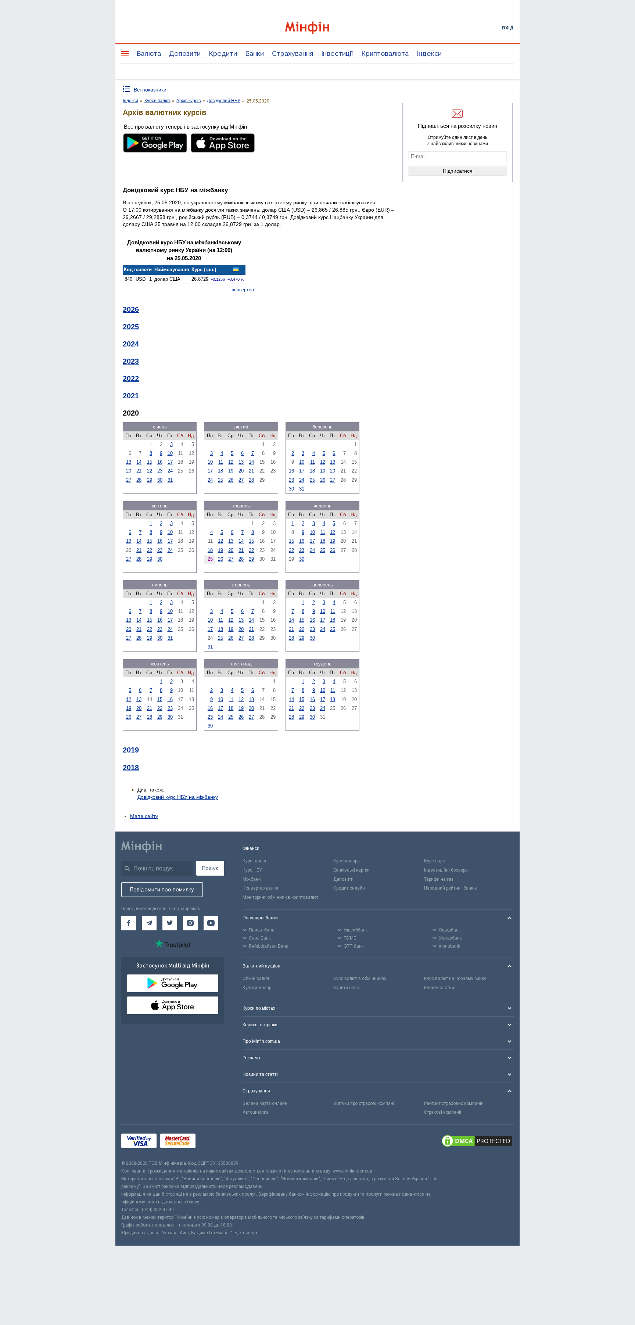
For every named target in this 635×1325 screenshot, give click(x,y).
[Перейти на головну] (317, 27)
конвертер (243, 289)
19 (230, 471)
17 (170, 462)
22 (149, 471)
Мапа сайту (144, 816)
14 (138, 462)
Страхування (292, 53)
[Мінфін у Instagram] (190, 923)
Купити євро (346, 987)
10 (170, 453)
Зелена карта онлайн (265, 1103)
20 (128, 471)
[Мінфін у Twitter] (169, 923)
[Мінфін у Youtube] (211, 923)
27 (128, 480)
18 (220, 471)
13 (128, 462)
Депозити (185, 53)
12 (230, 462)
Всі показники (150, 90)
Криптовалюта (385, 53)
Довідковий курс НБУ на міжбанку (177, 797)
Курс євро (434, 860)
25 (220, 480)
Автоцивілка (256, 1112)
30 (159, 480)
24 (170, 471)
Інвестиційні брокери (446, 870)
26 (230, 480)
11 (220, 462)
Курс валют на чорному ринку (455, 978)
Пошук (210, 868)
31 (170, 480)
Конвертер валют (261, 888)
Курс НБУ (252, 870)
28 (138, 480)
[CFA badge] (215, 1142)
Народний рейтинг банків (450, 888)
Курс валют (254, 860)
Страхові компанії (442, 1112)
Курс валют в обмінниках (359, 978)
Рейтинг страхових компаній (454, 1103)
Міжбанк (252, 879)
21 (138, 471)
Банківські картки (351, 870)
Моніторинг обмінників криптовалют (280, 897)
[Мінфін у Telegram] (149, 923)
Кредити (223, 53)
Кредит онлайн (349, 888)
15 (149, 462)
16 (159, 462)
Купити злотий (439, 987)
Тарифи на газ (438, 879)
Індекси (429, 53)
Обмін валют (256, 978)
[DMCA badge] (477, 1142)
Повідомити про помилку (162, 890)
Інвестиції (337, 53)
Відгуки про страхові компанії (364, 1103)
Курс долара (346, 860)
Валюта (148, 53)
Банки (254, 53)
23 (159, 471)
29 (149, 480)
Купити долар (257, 987)
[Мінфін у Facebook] (128, 923)
